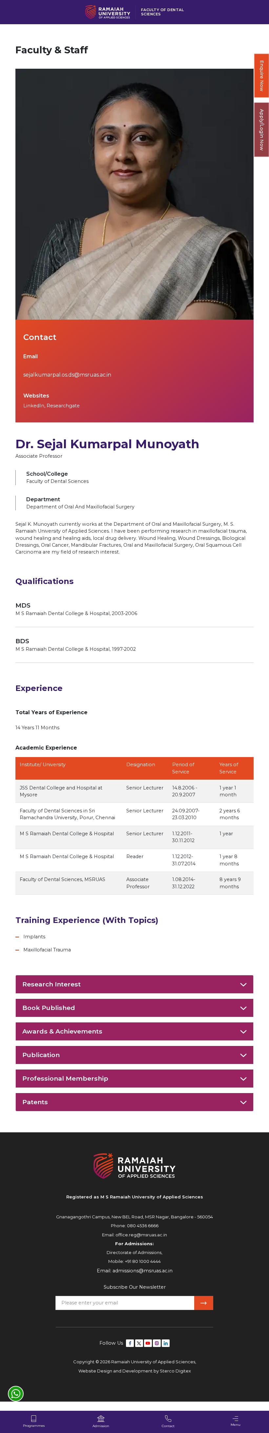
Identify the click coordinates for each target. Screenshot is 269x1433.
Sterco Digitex (175, 1370)
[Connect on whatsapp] (16, 1394)
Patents (35, 1102)
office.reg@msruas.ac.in (141, 1234)
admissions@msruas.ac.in (143, 1271)
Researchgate (63, 406)
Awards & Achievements (62, 1031)
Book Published (48, 1008)
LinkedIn (33, 406)
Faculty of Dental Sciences (162, 12)
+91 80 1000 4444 (143, 1261)
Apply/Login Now (262, 129)
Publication (41, 1055)
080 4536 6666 (142, 1225)
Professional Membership (65, 1078)
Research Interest (51, 984)
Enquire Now (262, 75)
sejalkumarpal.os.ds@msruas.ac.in (67, 375)
